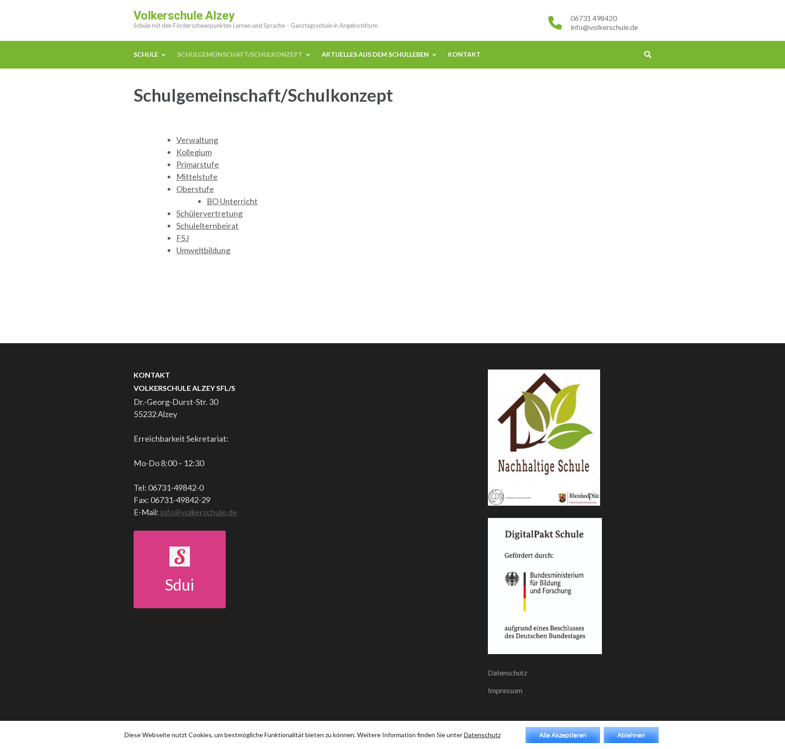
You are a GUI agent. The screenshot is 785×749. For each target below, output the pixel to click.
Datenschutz (507, 672)
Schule (146, 54)
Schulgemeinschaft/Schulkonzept (240, 54)
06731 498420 (594, 18)
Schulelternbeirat (207, 226)
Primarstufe (197, 164)
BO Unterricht (232, 201)
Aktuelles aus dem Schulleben (375, 54)
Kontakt (464, 54)
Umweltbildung (203, 250)
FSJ (182, 238)
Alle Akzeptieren (562, 735)
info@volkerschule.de (604, 27)
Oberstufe (195, 189)
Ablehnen (631, 735)
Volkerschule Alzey (184, 15)
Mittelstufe (197, 177)
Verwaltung (197, 140)
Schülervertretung (209, 213)
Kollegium (194, 152)
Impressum (505, 690)
